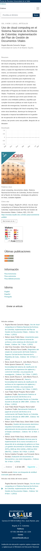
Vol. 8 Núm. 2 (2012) (9, 23)
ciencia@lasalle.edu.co (20, 538)
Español (7, 294)
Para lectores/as (10, 274)
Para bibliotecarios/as (12, 279)
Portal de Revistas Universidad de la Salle (15, 1)
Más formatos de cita (9, 221)
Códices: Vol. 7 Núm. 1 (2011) (22, 344)
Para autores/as (10, 276)
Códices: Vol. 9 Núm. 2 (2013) (23, 452)
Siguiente (32, 467)
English (7, 292)
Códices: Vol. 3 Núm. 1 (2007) (26, 374)
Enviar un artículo (15, 306)
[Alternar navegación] (38, 8)
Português (8, 297)
